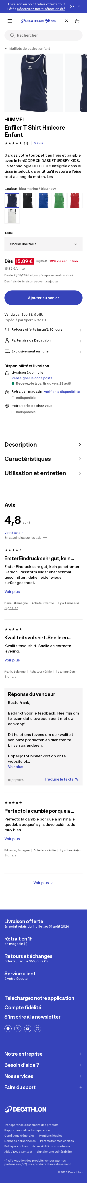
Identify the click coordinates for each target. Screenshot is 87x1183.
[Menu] (9, 21)
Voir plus (15, 766)
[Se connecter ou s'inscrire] (66, 21)
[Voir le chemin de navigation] (6, 48)
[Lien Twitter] (17, 1028)
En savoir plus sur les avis (22, 537)
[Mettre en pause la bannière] (71, 6)
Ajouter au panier (43, 298)
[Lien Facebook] (8, 1028)
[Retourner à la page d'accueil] (38, 21)
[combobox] (43, 244)
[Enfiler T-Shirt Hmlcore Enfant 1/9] (33, 83)
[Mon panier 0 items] (77, 21)
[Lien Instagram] (37, 1028)
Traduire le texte (59, 779)
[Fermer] (79, 6)
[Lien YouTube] (27, 1028)
